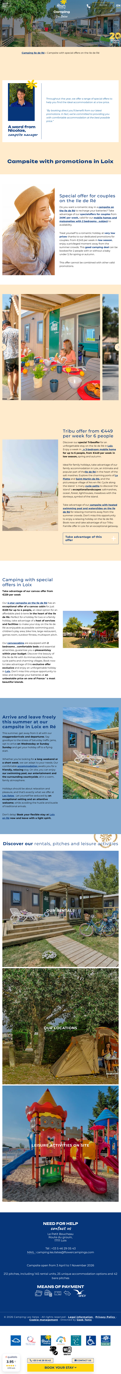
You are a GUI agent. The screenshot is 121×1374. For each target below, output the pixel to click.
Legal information (81, 1317)
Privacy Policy (105, 1317)
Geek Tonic (84, 1319)
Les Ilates (8, 795)
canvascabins (15, 643)
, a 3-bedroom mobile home (99, 449)
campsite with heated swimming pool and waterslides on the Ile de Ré (90, 508)
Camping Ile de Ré (33, 52)
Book (103, 5)
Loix (110, 445)
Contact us (84, 1360)
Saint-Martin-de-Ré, (88, 479)
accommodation (27, 766)
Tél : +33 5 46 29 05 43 (60, 1248)
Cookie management (43, 1319)
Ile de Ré (90, 471)
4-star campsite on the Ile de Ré (27, 603)
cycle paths (92, 486)
